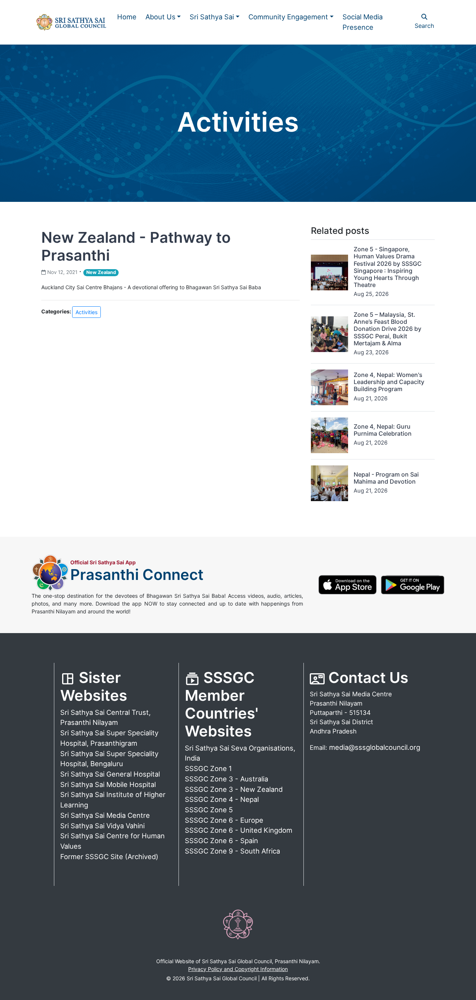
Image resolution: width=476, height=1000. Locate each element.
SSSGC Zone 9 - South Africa (232, 851)
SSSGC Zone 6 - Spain (221, 840)
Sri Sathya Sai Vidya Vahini (102, 826)
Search (424, 25)
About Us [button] (160, 17)
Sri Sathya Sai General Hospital (110, 774)
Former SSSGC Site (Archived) (109, 856)
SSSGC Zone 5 (209, 810)
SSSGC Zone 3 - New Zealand (234, 789)
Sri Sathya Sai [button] (212, 17)
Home (126, 17)
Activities (86, 312)
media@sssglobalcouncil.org (374, 747)
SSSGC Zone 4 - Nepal (222, 799)
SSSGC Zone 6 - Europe (224, 820)
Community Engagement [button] (288, 17)
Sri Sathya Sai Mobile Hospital (108, 784)
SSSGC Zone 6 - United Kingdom (238, 830)
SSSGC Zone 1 (208, 768)
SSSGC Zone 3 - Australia (226, 779)
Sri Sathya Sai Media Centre (105, 815)
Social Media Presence (362, 22)
